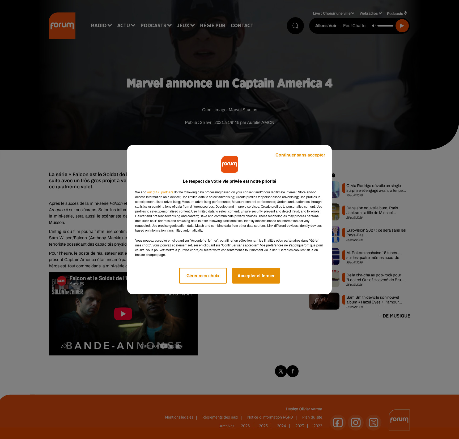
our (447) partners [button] (160, 192)
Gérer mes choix (202, 275)
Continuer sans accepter (300, 155)
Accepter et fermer (256, 275)
